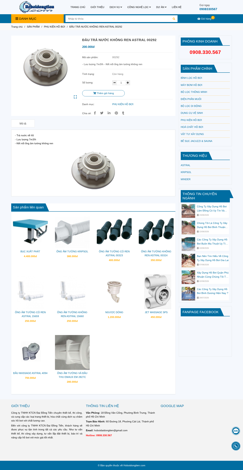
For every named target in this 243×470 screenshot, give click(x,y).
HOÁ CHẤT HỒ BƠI (192, 127)
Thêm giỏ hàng (105, 93)
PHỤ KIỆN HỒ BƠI (54, 26)
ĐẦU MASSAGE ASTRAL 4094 (30, 373)
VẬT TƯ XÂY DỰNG (192, 134)
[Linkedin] (109, 113)
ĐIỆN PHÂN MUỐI (191, 99)
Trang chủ (17, 26)
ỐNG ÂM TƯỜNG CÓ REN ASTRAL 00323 (114, 253)
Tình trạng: (88, 74)
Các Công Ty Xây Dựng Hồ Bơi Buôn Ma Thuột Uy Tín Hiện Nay (212, 242)
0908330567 (208, 9)
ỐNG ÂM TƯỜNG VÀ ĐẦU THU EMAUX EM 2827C (72, 375)
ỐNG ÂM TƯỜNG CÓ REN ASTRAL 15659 (30, 314)
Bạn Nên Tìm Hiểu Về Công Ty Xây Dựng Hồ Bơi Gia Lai (213, 258)
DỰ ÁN (160, 7)
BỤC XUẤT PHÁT (30, 251)
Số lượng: (88, 82)
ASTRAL (185, 165)
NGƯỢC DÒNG (114, 312)
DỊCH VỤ (115, 7)
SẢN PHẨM (33, 26)
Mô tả (23, 123)
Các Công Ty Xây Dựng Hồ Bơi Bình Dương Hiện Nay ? (212, 291)
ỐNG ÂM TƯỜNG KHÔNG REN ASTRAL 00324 (156, 253)
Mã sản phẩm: (90, 57)
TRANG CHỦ (77, 7)
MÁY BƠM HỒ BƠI (191, 85)
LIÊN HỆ (176, 7)
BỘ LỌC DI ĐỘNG (191, 106)
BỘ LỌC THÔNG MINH (194, 92)
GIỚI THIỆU (97, 7)
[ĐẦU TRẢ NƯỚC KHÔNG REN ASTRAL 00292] (36, 7)
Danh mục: (88, 104)
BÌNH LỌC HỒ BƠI (191, 77)
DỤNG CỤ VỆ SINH (192, 112)
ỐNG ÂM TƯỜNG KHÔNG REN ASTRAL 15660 (72, 314)
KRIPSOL (186, 172)
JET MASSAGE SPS (156, 312)
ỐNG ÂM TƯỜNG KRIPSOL (72, 251)
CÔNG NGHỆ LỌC (138, 7)
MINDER (186, 179)
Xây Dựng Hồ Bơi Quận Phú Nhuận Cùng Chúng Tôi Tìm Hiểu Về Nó (213, 275)
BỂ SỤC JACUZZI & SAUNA (196, 141)
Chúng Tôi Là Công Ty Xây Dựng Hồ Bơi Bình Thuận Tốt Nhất (212, 225)
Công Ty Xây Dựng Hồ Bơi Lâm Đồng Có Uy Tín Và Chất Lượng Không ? (212, 209)
